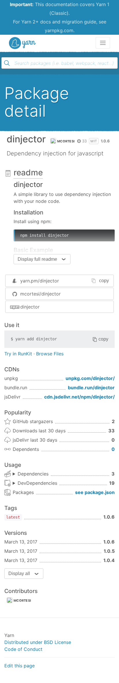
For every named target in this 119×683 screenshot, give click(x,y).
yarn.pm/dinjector (39, 281)
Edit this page (19, 666)
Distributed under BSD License (37, 642)
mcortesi (66, 141)
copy (104, 280)
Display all (19, 573)
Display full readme (37, 259)
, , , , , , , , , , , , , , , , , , (35, 483)
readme (28, 172)
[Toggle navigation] (103, 43)
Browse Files (50, 354)
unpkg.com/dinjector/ (90, 378)
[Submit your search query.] (7, 63)
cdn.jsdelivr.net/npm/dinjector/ (79, 397)
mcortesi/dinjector (40, 294)
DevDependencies (37, 483)
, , (31, 474)
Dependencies (33, 474)
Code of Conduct (23, 649)
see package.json (95, 492)
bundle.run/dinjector (91, 387)
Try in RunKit (18, 354)
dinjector (30, 307)
